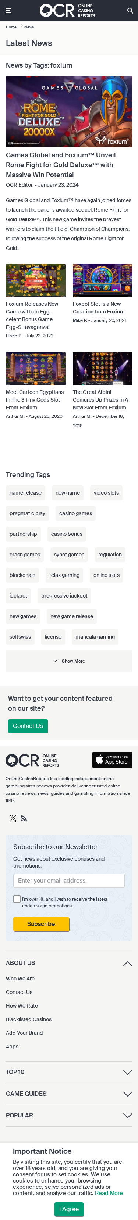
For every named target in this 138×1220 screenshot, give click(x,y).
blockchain (22, 575)
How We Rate (22, 1005)
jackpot (18, 595)
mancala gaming (95, 637)
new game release (71, 616)
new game (68, 492)
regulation (110, 554)
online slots (106, 575)
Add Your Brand (24, 1033)
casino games (75, 513)
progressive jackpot (64, 595)
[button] (69, 661)
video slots (106, 492)
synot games (69, 554)
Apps (12, 1046)
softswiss (20, 637)
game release (26, 492)
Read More (109, 1193)
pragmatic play (27, 513)
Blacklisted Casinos (29, 1019)
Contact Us (28, 726)
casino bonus (66, 534)
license (53, 637)
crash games (25, 554)
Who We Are (20, 978)
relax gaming (64, 575)
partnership (23, 534)
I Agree (69, 1209)
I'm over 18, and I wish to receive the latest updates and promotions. (64, 902)
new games (23, 616)
